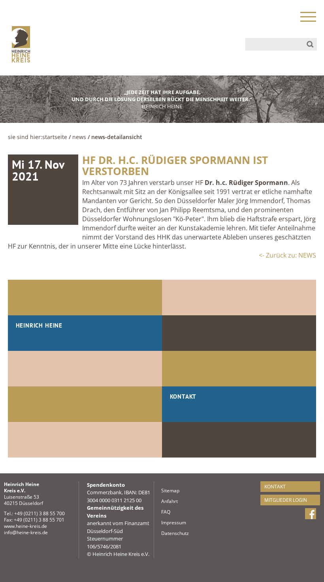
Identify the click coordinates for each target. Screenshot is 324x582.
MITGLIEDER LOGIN (285, 500)
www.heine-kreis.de (25, 526)
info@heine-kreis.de (26, 532)
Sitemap (163, 490)
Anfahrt (163, 501)
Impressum (163, 522)
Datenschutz (163, 533)
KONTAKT (275, 486)
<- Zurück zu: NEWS (287, 255)
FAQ (163, 512)
